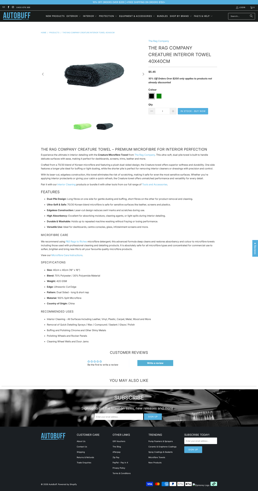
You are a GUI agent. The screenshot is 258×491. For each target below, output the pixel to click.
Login (242, 7)
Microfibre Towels (156, 457)
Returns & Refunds (85, 457)
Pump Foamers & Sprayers (160, 441)
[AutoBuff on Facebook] (8, 7)
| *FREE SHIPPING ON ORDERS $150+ (144, 2)
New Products (155, 462)
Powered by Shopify (67, 484)
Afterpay (116, 452)
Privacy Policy (119, 468)
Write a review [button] (155, 363)
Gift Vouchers (119, 441)
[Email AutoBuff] (3, 7)
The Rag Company (158, 40)
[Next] (143, 74)
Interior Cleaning (66, 184)
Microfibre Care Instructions (66, 255)
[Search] (251, 16)
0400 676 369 (23, 7)
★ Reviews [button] (255, 248)
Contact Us (82, 446)
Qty (150, 104)
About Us (81, 441)
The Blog (117, 446)
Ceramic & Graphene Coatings (162, 446)
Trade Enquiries (84, 462)
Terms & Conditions (122, 473)
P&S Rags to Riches (76, 241)
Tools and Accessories (154, 184)
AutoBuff (53, 484)
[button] (74, 16)
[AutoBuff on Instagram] (13, 7)
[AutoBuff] (17, 16)
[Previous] (43, 74)
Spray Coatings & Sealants (160, 452)
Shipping (81, 452)
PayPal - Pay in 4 (120, 462)
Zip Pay (116, 457)
